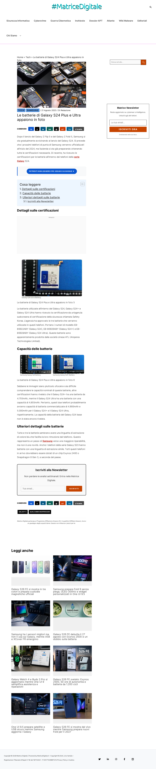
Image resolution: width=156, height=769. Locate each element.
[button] (151, 7)
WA (49, 129)
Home (20, 57)
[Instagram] (116, 759)
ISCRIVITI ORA (128, 129)
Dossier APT (95, 20)
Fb (31, 129)
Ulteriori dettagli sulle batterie (41, 197)
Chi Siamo (11, 35)
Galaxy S (22, 512)
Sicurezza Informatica (17, 20)
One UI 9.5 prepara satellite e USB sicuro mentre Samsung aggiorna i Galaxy (28, 729)
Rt (63, 129)
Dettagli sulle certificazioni (38, 189)
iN (43, 129)
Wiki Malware (126, 20)
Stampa (78, 129)
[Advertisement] (51, 236)
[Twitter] (99, 759)
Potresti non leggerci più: (51, 171)
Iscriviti (74, 489)
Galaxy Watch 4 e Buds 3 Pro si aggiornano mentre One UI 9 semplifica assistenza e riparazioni (29, 683)
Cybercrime (40, 20)
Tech (28, 57)
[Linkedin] (108, 759)
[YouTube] (133, 759)
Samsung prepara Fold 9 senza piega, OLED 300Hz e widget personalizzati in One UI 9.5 (71, 592)
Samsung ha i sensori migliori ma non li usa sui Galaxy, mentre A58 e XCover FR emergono (30, 637)
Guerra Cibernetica (61, 20)
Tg (69, 129)
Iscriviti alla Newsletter (41, 201)
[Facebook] (124, 759)
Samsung (33, 110)
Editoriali (142, 20)
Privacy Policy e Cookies (65, 760)
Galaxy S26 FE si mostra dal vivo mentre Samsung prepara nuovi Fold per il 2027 (72, 729)
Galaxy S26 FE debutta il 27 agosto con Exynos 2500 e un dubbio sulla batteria (70, 637)
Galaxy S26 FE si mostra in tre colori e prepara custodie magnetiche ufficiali (28, 592)
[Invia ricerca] (143, 62)
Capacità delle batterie (36, 193)
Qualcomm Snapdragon (40, 512)
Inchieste (80, 20)
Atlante (111, 20)
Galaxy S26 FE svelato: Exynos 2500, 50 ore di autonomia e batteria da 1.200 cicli (71, 682)
